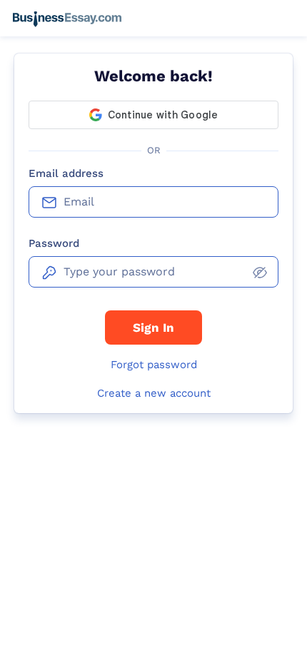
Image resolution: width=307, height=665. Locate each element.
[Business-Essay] (67, 18)
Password (54, 243)
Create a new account (154, 393)
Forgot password (154, 364)
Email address (66, 173)
